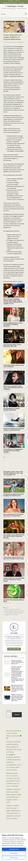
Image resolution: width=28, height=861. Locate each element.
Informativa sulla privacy (10, 2)
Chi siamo (10, 0)
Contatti (17, 0)
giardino (7, 607)
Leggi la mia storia (14, 649)
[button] (26, 14)
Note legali (22, 2)
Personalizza (14, 853)
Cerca (8, 711)
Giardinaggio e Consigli (15, 6)
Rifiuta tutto (14, 857)
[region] (14, 847)
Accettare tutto (14, 849)
